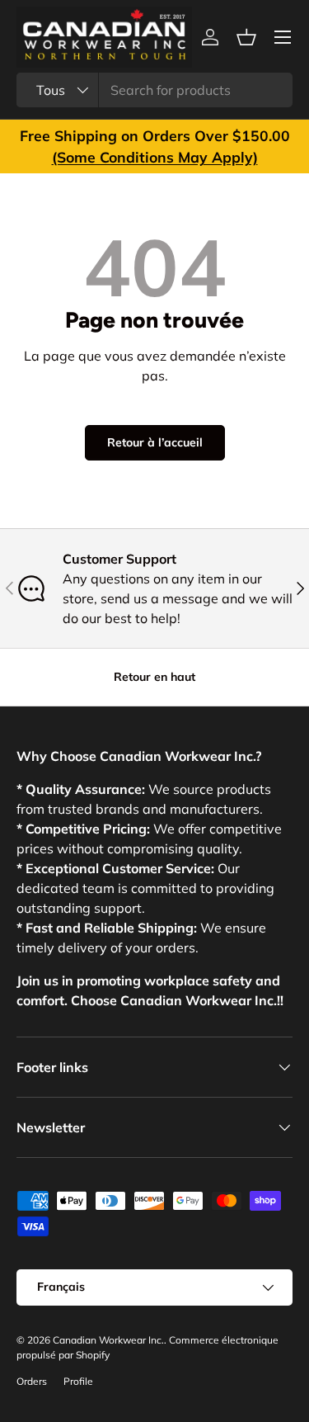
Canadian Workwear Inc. (108, 1340)
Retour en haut (154, 676)
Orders (31, 1381)
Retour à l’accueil (155, 442)
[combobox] (154, 90)
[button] (246, 37)
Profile (78, 1381)
